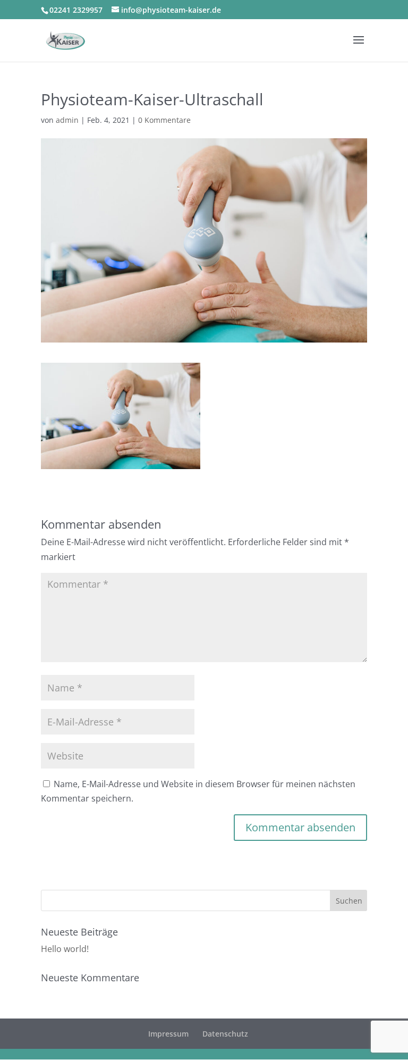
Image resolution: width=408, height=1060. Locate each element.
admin (67, 120)
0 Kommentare (164, 120)
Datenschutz (225, 1034)
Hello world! (65, 949)
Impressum (168, 1034)
